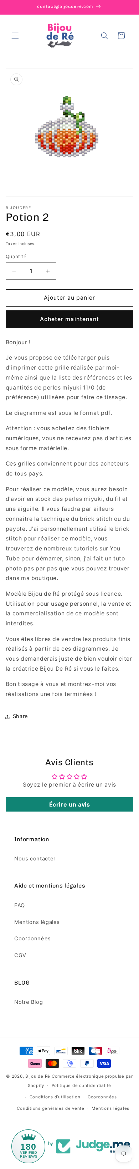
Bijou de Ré (37, 1076)
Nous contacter (35, 858)
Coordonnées (32, 938)
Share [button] (20, 716)
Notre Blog (28, 1002)
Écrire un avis (69, 804)
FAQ (19, 905)
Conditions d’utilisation (55, 1096)
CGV (20, 955)
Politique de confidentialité (82, 1085)
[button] (15, 35)
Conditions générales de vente (50, 1108)
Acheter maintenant (69, 319)
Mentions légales (37, 922)
